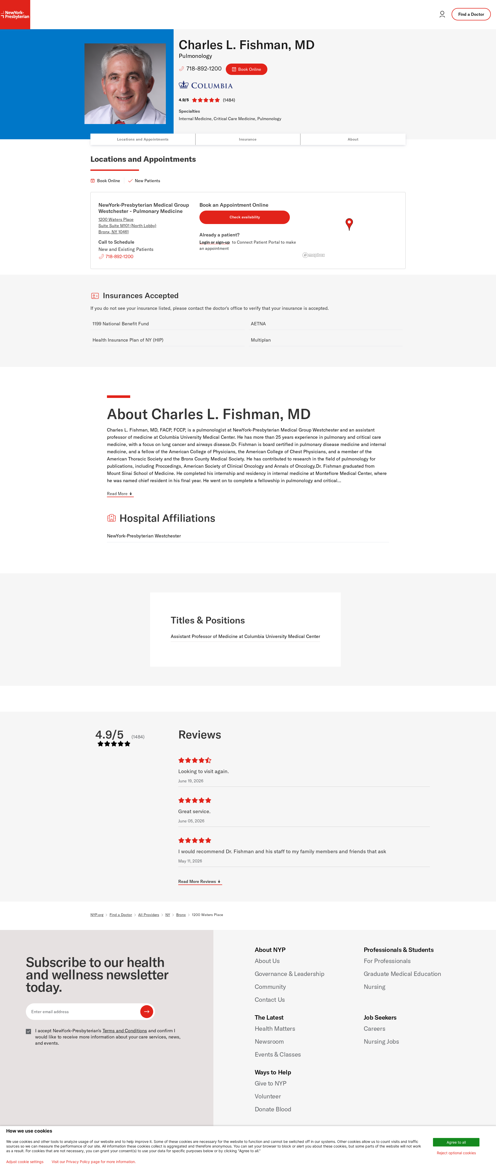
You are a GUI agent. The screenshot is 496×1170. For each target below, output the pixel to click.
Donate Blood (273, 1109)
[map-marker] (349, 224)
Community (270, 986)
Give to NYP (270, 1083)
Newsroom (269, 1041)
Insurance (248, 139)
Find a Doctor (471, 14)
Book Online (249, 69)
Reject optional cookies (456, 1153)
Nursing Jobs (381, 1041)
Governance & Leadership (289, 973)
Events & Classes (278, 1054)
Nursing (374, 986)
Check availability (245, 217)
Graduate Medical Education (402, 973)
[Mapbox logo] (313, 255)
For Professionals (387, 961)
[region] (349, 231)
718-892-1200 (204, 68)
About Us (267, 961)
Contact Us (270, 999)
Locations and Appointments (143, 139)
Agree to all (456, 1142)
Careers (374, 1028)
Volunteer (268, 1096)
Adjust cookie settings (24, 1162)
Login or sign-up (214, 242)
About (353, 139)
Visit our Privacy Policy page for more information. (94, 1162)
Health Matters (275, 1028)
